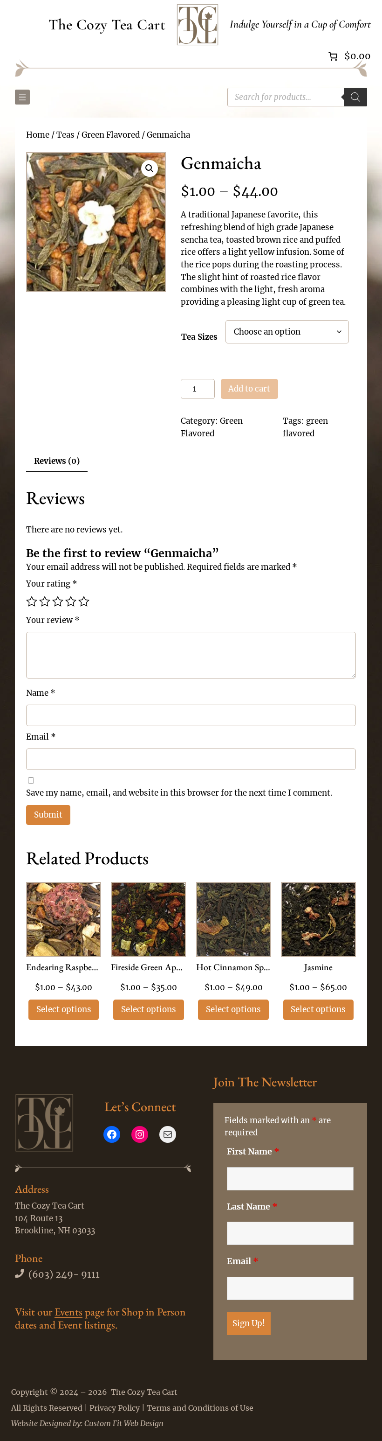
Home (37, 135)
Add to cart (249, 389)
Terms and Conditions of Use (200, 1408)
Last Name (252, 1206)
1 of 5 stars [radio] (31, 601)
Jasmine (318, 968)
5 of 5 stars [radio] (83, 601)
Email (41, 737)
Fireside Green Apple (148, 968)
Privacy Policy (114, 1408)
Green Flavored (111, 135)
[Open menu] (22, 97)
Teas (65, 135)
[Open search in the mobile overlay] (297, 97)
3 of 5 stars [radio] (57, 601)
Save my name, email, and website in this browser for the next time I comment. (179, 793)
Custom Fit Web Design (124, 1423)
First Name (253, 1151)
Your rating (51, 584)
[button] (149, 168)
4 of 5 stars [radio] (70, 601)
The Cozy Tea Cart (107, 24)
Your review (53, 620)
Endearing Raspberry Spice (63, 968)
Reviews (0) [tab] (57, 461)
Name (40, 693)
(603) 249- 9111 (64, 1274)
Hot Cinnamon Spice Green (233, 968)
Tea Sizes (199, 337)
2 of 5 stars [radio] (44, 601)
